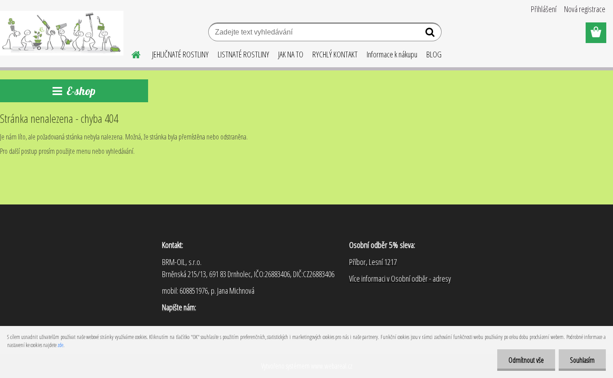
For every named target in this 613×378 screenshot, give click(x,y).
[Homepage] (130, 53)
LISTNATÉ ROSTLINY (243, 54)
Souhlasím (582, 360)
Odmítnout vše (526, 360)
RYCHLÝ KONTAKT (335, 54)
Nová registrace (584, 9)
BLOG (434, 54)
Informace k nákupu (392, 54)
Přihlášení (543, 9)
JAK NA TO (290, 54)
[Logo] (61, 33)
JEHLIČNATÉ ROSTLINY (180, 54)
